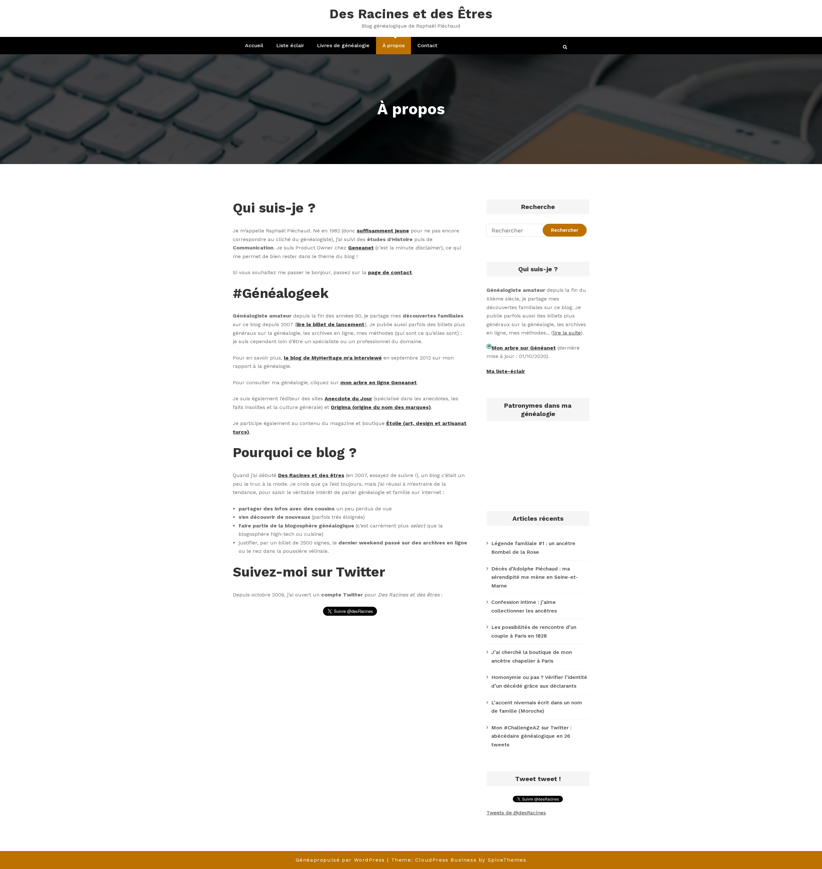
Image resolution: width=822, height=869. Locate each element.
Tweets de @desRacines (516, 813)
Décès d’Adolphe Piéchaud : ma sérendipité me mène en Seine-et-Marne (534, 577)
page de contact (390, 272)
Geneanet (361, 248)
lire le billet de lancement (330, 324)
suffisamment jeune (383, 231)
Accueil (254, 45)
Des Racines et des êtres (311, 475)
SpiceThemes (507, 860)
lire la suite (567, 333)
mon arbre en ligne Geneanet (378, 382)
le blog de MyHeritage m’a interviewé (333, 358)
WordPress (369, 860)
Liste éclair (290, 45)
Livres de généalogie (343, 45)
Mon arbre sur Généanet (524, 348)
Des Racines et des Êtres (410, 14)
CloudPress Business (446, 860)
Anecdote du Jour (348, 398)
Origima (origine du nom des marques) (381, 407)
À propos (393, 45)
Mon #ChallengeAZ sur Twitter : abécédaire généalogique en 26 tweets (531, 736)
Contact (427, 45)
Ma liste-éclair (505, 371)
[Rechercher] (565, 47)
